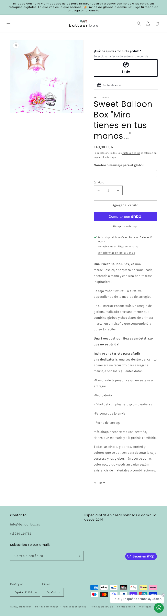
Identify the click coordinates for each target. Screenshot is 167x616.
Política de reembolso (47, 606)
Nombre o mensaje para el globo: (119, 165)
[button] (8, 23)
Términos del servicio (101, 606)
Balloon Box (25, 606)
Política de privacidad (74, 606)
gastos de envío (131, 152)
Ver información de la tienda (116, 252)
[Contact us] (159, 608)
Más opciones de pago (125, 226)
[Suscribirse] (78, 556)
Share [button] (101, 483)
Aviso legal (145, 606)
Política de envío (126, 606)
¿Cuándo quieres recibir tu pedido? (117, 51)
